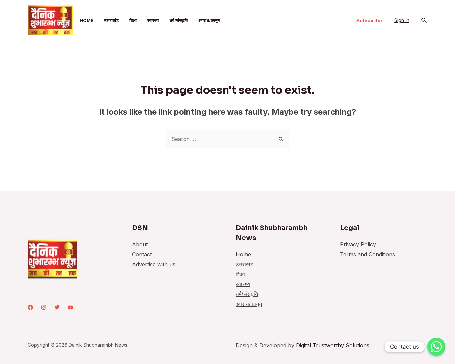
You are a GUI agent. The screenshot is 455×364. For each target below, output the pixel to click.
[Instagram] (43, 307)
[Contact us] (436, 347)
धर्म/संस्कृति (178, 20)
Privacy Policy (358, 244)
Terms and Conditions (367, 254)
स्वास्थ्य (153, 20)
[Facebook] (30, 307)
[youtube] (70, 307)
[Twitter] (57, 307)
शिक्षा (133, 20)
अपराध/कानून (209, 20)
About (140, 244)
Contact (142, 254)
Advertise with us (153, 264)
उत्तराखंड (111, 20)
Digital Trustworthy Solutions (333, 345)
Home (86, 20)
